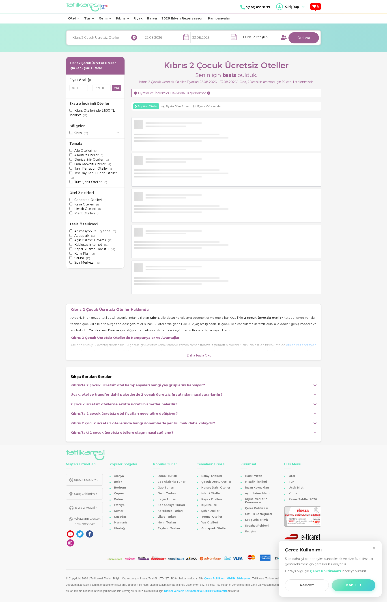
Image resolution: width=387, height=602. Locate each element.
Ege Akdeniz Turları (172, 481)
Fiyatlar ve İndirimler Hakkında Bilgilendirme (172, 93)
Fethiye (119, 505)
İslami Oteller (211, 493)
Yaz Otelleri (209, 522)
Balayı (152, 18)
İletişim (250, 531)
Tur (87, 18)
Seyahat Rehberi (257, 525)
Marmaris (120, 522)
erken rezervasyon (301, 345)
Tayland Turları (169, 528)
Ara (116, 88)
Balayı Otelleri (211, 476)
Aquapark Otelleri (214, 528)
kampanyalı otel (177, 351)
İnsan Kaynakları (257, 487)
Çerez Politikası (256, 508)
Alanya (119, 476)
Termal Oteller (211, 516)
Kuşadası (120, 516)
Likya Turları (167, 516)
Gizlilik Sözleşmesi (258, 514)
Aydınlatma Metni (257, 493)
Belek (118, 481)
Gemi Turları (167, 493)
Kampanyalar (219, 18)
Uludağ (119, 528)
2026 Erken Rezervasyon (182, 18)
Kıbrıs (120, 18)
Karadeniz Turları (170, 510)
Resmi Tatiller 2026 (303, 499)
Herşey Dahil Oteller (215, 487)
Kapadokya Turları (171, 505)
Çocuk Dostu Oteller (216, 481)
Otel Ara (303, 38)
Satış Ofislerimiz (257, 519)
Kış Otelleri (209, 505)
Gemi (103, 18)
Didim (118, 499)
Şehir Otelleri (210, 510)
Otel (72, 18)
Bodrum (120, 487)
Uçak (138, 18)
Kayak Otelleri (211, 499)
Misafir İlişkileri (256, 481)
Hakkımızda (253, 476)
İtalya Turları (167, 499)
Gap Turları (166, 487)
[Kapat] (374, 548)
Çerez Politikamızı (325, 571)
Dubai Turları (167, 476)
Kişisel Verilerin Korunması (256, 500)
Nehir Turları (167, 522)
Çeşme (119, 493)
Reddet (307, 585)
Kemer (118, 510)
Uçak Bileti (296, 487)
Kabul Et (353, 585)
